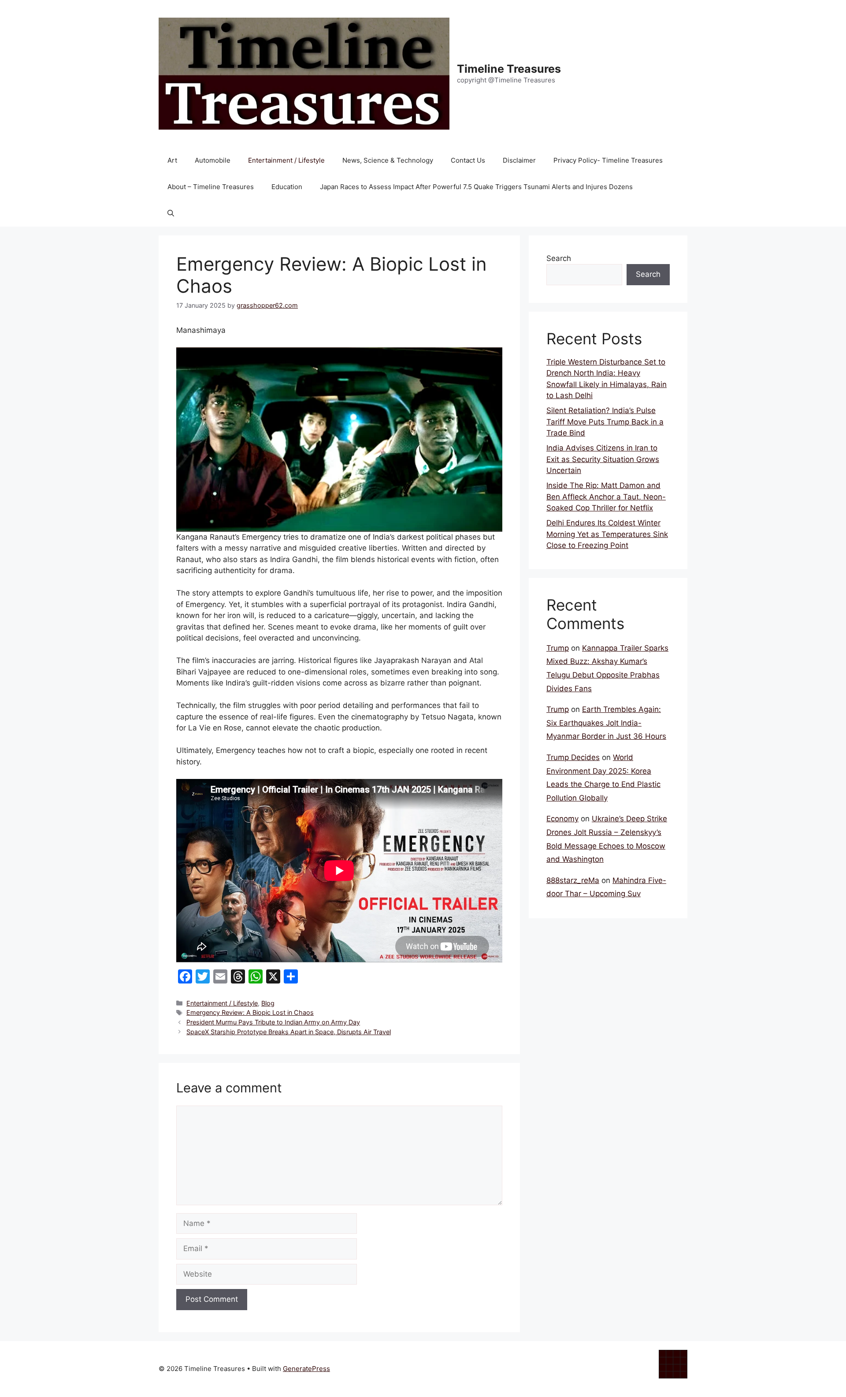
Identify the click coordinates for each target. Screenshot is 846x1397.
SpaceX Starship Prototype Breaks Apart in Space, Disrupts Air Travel (288, 1032)
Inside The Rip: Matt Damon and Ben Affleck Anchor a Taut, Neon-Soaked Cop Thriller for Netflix (606, 496)
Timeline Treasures (509, 68)
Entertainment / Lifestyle (286, 160)
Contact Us (468, 160)
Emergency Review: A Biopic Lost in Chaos (250, 1012)
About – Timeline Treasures (210, 187)
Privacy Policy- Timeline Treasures (608, 160)
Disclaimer (519, 160)
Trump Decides (573, 757)
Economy (562, 818)
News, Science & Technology (387, 160)
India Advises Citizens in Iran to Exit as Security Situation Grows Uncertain (602, 459)
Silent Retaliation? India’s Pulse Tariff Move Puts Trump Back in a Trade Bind (605, 421)
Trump (557, 648)
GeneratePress (306, 1368)
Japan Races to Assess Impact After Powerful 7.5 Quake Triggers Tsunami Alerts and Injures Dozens (476, 187)
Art (172, 160)
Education (286, 187)
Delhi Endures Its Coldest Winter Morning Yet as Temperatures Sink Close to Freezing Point (607, 534)
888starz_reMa (572, 880)
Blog (268, 1003)
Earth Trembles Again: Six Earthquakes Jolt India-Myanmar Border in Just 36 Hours (606, 723)
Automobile (212, 160)
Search (558, 258)
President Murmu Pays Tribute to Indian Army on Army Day (273, 1022)
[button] (171, 213)
